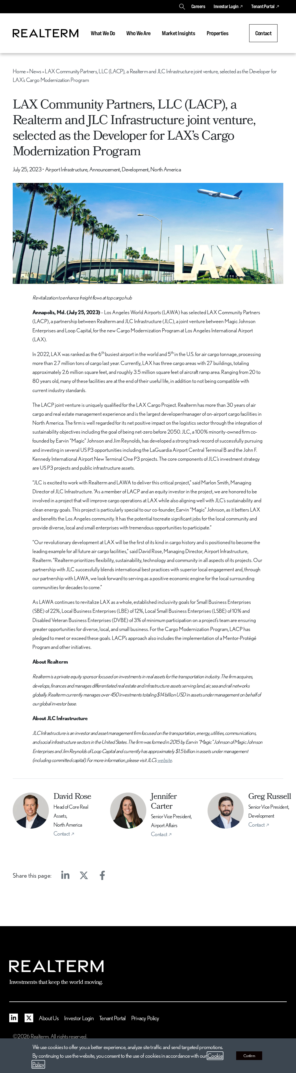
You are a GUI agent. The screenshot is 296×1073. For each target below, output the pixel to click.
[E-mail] (120, 875)
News (35, 71)
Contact (263, 33)
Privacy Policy (145, 1018)
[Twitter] (83, 875)
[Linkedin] (65, 875)
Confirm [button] (249, 1055)
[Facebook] (102, 875)
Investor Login (226, 6)
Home (19, 71)
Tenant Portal (262, 6)
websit (163, 760)
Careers (198, 6)
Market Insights (178, 33)
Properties (217, 33)
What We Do (103, 33)
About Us (49, 1018)
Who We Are (138, 33)
